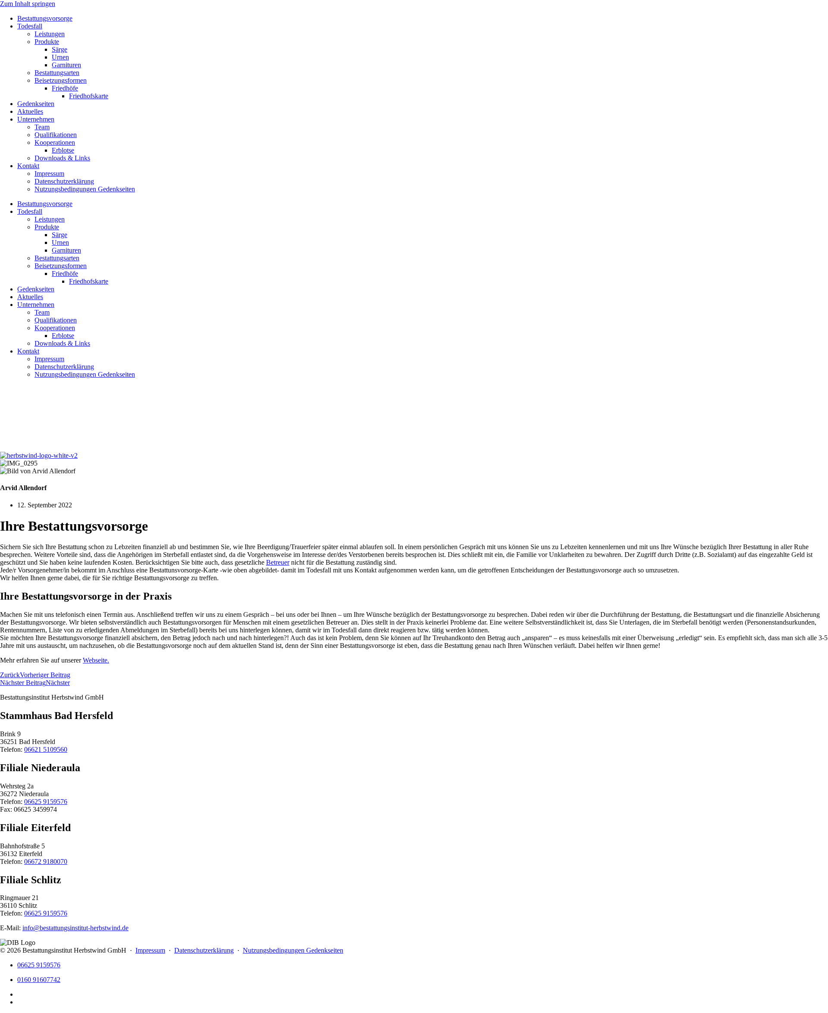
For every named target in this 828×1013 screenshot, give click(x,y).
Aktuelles (30, 111)
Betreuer (277, 562)
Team (42, 127)
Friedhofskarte (88, 96)
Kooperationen (54, 142)
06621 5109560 (45, 749)
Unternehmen (35, 119)
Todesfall (29, 26)
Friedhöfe (65, 88)
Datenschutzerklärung (64, 181)
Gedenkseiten (35, 103)
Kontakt (28, 165)
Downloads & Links (62, 158)
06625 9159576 (45, 801)
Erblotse (63, 150)
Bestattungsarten (56, 72)
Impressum (49, 173)
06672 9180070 (45, 861)
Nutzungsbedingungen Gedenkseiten (84, 189)
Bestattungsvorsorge (44, 18)
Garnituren (66, 65)
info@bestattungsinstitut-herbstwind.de (75, 928)
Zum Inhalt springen (27, 3)
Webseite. (96, 660)
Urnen (60, 57)
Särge (59, 49)
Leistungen (49, 34)
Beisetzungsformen (60, 80)
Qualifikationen (55, 134)
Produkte (46, 41)
